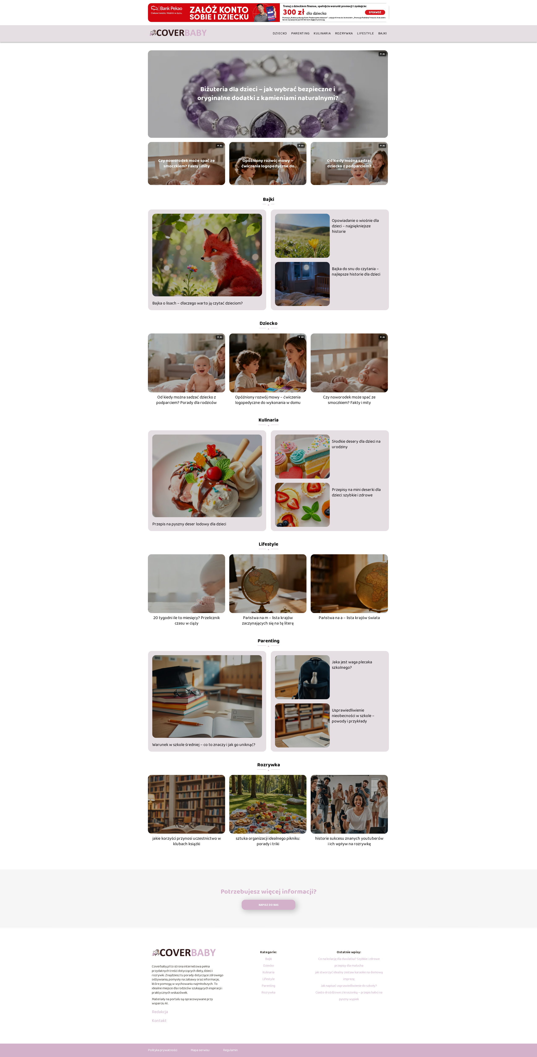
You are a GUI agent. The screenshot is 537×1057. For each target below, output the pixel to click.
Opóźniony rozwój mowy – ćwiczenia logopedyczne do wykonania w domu (267, 163)
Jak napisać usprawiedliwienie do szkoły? (349, 985)
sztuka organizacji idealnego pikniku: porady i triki (268, 841)
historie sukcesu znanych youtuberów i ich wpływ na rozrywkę (349, 841)
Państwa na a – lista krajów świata (349, 618)
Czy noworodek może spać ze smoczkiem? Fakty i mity (186, 163)
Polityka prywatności (162, 1050)
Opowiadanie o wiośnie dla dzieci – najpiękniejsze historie (355, 226)
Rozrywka (344, 33)
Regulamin (230, 1050)
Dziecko (280, 33)
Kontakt (159, 1020)
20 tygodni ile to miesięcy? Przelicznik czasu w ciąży (186, 620)
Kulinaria (322, 33)
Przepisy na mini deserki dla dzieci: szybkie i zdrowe (356, 492)
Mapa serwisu (200, 1050)
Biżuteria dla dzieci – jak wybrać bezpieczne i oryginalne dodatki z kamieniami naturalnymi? (267, 94)
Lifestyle (365, 33)
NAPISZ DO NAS (269, 905)
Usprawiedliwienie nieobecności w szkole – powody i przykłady (353, 716)
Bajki (382, 33)
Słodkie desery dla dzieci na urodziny (356, 444)
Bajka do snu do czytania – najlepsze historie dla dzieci (356, 271)
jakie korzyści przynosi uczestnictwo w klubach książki (186, 841)
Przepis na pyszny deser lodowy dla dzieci (189, 524)
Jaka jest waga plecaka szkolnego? (352, 664)
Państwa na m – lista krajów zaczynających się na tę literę (268, 620)
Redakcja (160, 1012)
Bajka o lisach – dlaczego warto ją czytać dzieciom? (197, 303)
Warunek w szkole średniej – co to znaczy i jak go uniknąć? (203, 744)
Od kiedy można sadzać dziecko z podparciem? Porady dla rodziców (349, 163)
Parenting (300, 33)
